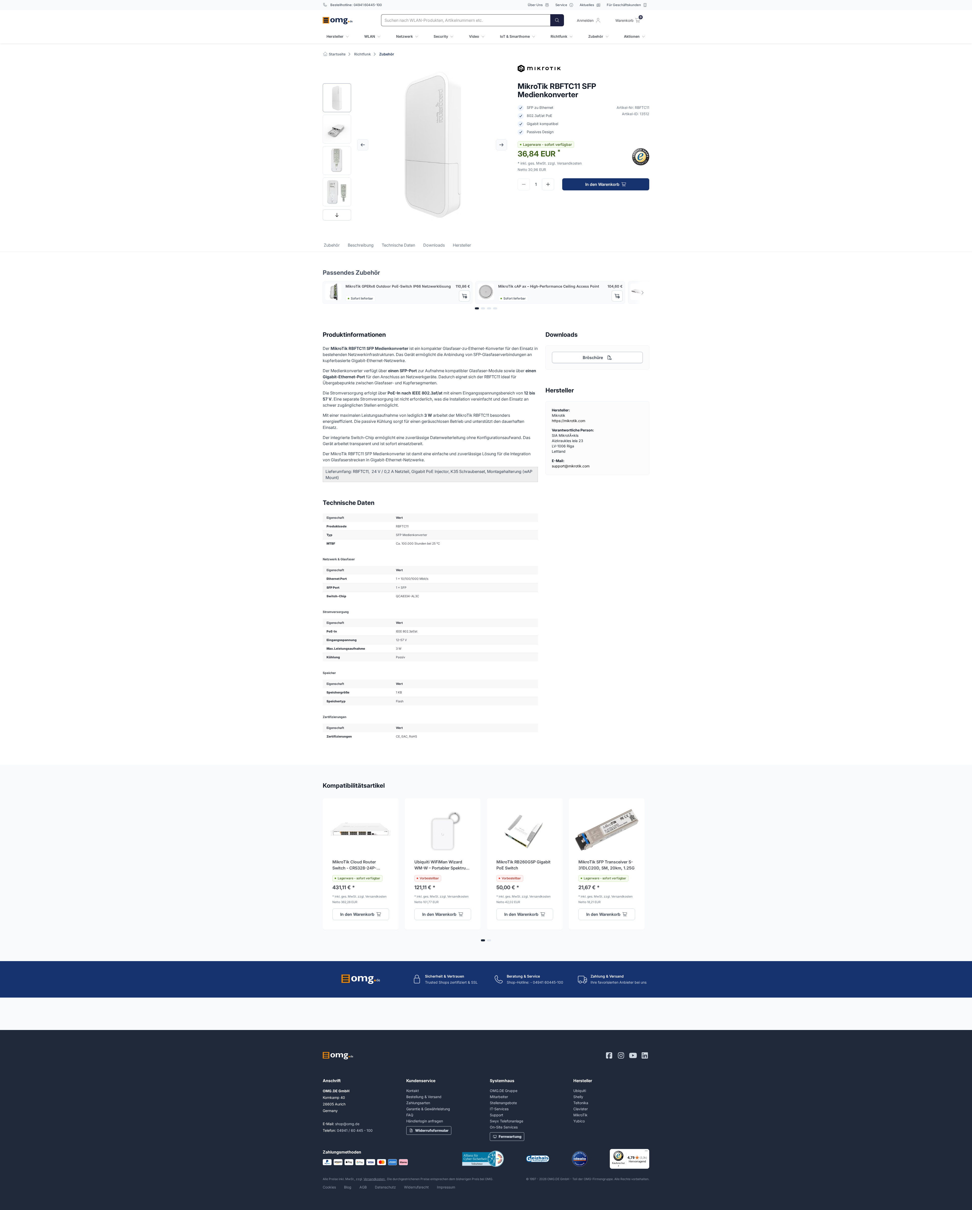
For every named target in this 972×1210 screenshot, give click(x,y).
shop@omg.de (347, 1124)
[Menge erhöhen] (548, 184)
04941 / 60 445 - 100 (355, 1130)
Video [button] (474, 36)
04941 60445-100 (368, 5)
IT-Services (499, 1109)
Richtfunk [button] (559, 36)
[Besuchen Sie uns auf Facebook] (609, 1055)
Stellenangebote (503, 1103)
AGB (363, 1187)
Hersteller (462, 245)
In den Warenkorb (602, 184)
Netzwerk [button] (404, 36)
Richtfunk (362, 54)
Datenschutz (385, 1187)
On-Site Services (504, 1127)
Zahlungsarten (418, 1103)
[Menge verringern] (524, 184)
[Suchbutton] (557, 20)
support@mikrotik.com (571, 466)
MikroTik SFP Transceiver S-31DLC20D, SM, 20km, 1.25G (606, 864)
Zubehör (386, 54)
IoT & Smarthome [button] (515, 36)
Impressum (446, 1187)
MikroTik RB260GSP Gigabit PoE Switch (523, 864)
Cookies (329, 1187)
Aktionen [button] (632, 36)
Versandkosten (374, 1179)
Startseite (337, 54)
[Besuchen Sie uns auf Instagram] (621, 1055)
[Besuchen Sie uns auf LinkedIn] (644, 1055)
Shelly (578, 1097)
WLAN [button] (369, 36)
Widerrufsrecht (416, 1187)
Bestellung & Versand (423, 1097)
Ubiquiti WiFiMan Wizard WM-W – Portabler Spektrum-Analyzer (442, 865)
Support (496, 1115)
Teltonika (580, 1103)
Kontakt (412, 1090)
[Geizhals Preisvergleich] (537, 1159)
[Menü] (646, 1152)
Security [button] (441, 36)
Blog (347, 1187)
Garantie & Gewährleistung (428, 1109)
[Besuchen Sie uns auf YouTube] (633, 1055)
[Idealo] (580, 1159)
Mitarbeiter (499, 1097)
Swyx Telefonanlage (506, 1121)
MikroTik (580, 1115)
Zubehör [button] (595, 36)
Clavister (580, 1109)
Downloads (434, 245)
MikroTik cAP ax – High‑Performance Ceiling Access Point (548, 286)
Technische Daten (398, 245)
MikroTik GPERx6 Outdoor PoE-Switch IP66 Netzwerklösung (398, 286)
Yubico (579, 1121)
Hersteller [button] (335, 36)
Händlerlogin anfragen (424, 1121)
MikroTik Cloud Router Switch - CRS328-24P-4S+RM (354, 865)
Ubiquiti (579, 1090)
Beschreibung (361, 245)
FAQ (409, 1115)
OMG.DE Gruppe (503, 1090)
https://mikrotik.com (568, 421)
